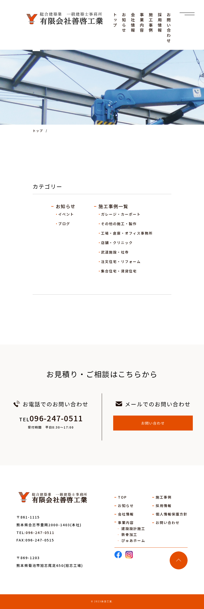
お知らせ (66, 206)
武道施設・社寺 (115, 252)
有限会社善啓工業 (60, 498)
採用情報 (164, 505)
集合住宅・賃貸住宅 (119, 270)
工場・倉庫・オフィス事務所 (127, 233)
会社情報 (126, 514)
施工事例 (164, 497)
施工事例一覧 (113, 206)
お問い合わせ (153, 423)
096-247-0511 (56, 418)
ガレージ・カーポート (121, 214)
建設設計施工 (133, 528)
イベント (66, 214)
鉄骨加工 (129, 534)
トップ (38, 130)
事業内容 (126, 522)
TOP (122, 497)
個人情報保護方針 (172, 514)
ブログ (64, 223)
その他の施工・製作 (119, 223)
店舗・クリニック (117, 242)
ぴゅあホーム (133, 540)
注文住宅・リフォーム (121, 261)
